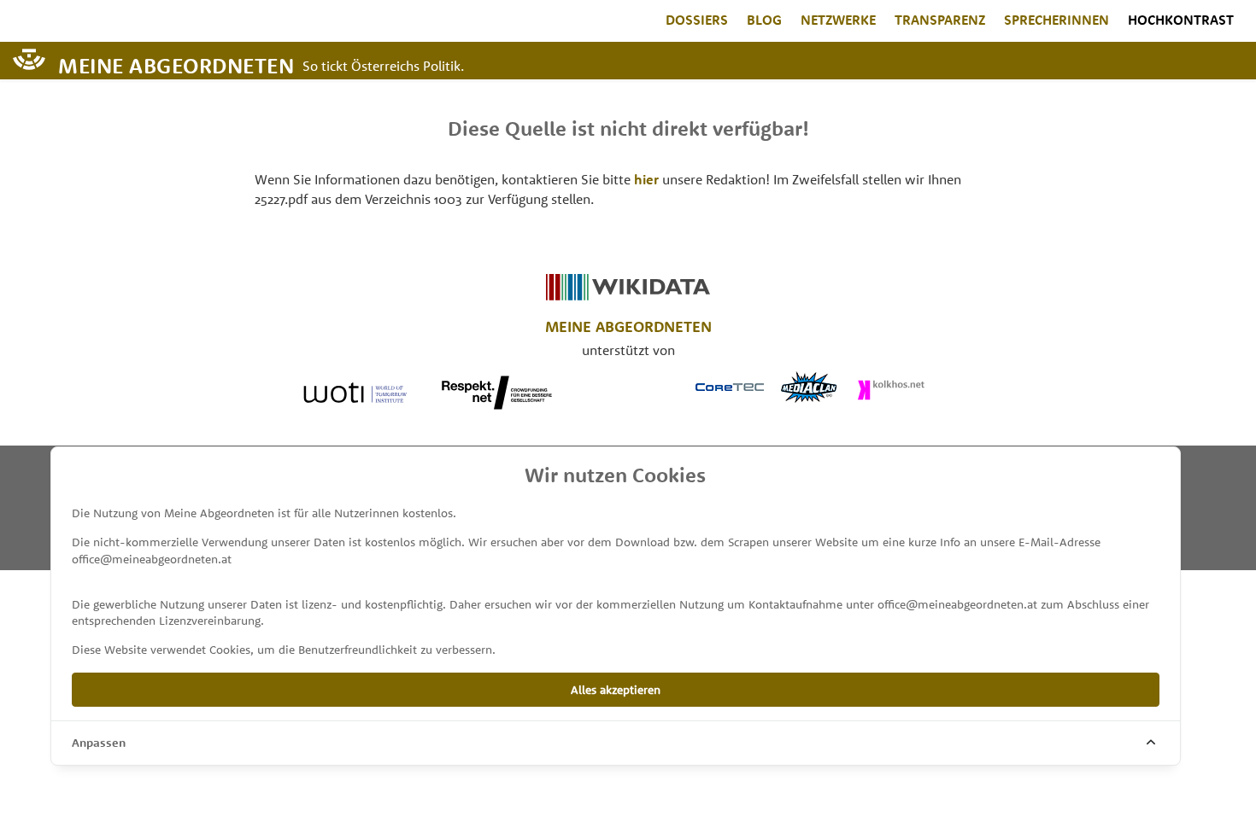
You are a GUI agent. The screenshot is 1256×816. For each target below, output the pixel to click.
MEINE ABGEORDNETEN (176, 64)
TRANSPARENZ (940, 19)
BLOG (764, 19)
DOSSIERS (697, 19)
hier (646, 179)
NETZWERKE (838, 19)
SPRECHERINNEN (1056, 19)
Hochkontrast (1181, 19)
